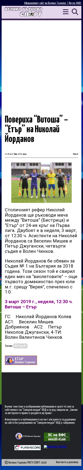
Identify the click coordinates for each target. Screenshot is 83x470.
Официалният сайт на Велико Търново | (46, 3)
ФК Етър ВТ (20, 345)
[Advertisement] (41, 64)
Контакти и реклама (67, 462)
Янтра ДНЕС (75, 3)
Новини (75, 154)
